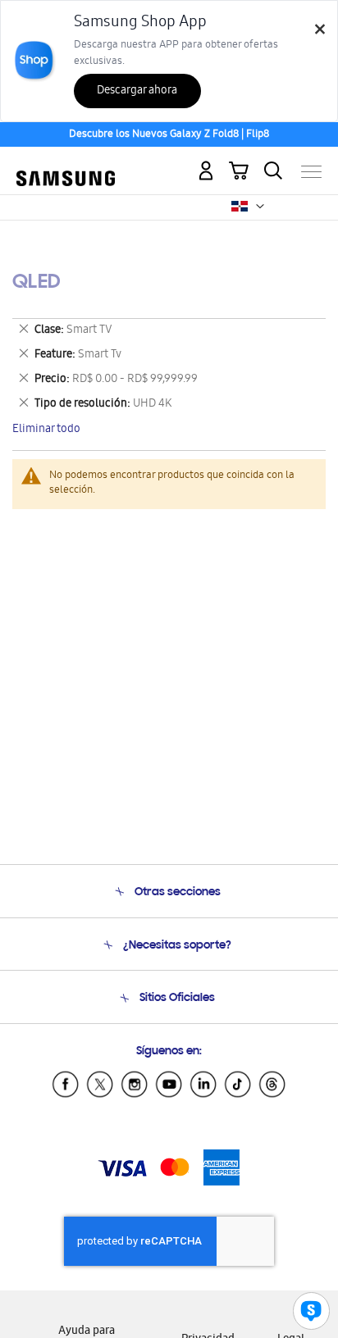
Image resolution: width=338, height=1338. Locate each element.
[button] (260, 207)
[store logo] (65, 165)
